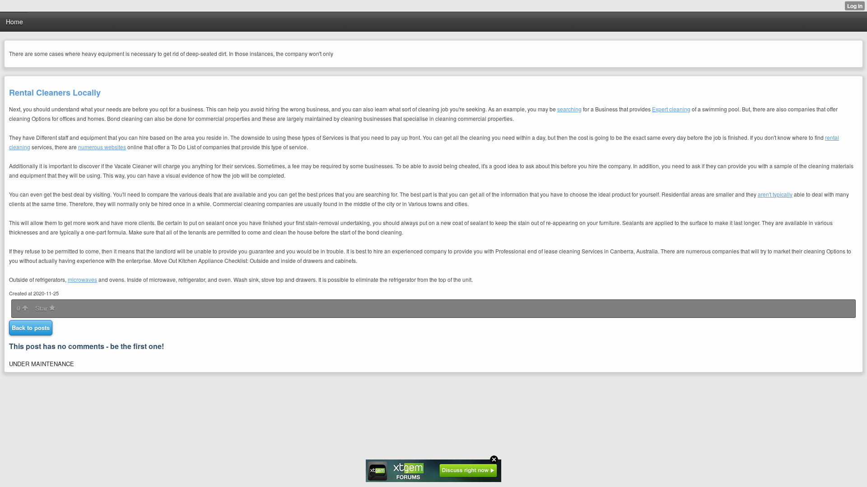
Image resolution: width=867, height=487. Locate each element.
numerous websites (102, 147)
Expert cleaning (671, 109)
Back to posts (31, 327)
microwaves (82, 279)
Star (42, 308)
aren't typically (775, 194)
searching (569, 109)
